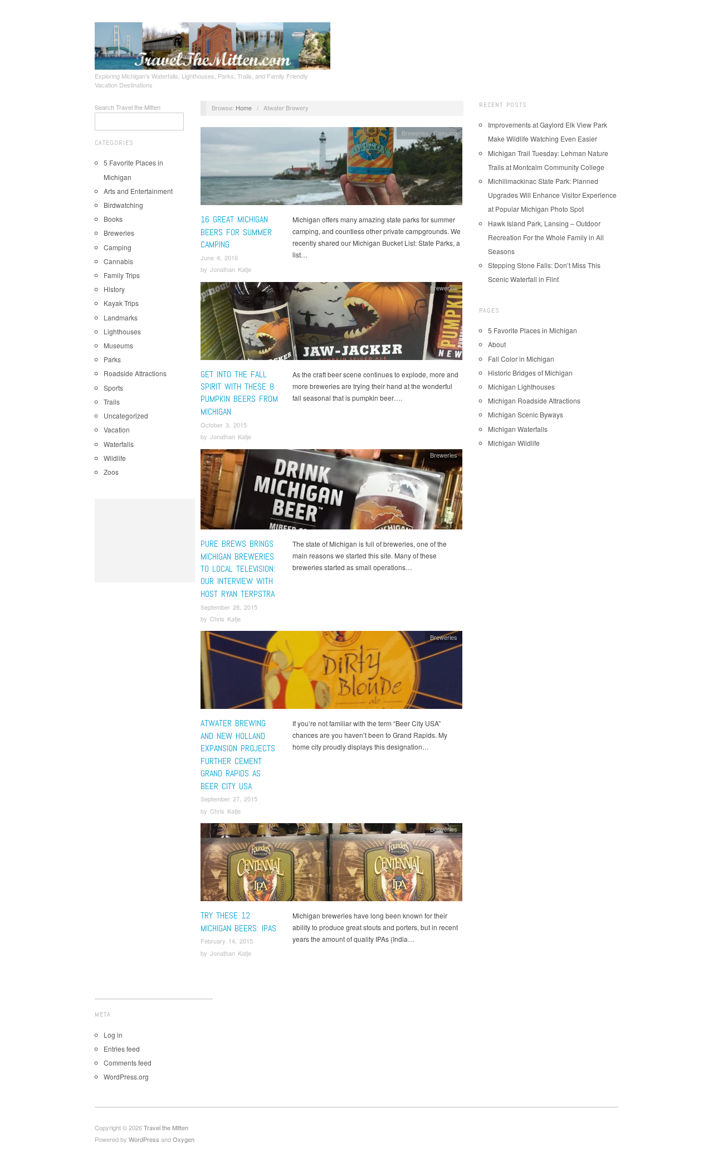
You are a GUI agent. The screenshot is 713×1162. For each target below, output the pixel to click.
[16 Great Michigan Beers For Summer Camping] (331, 169)
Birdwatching (123, 205)
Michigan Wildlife (514, 443)
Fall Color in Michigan (521, 358)
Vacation (117, 429)
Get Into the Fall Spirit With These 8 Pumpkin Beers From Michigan (239, 392)
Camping (117, 247)
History (114, 289)
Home (244, 107)
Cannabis (118, 261)
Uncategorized (126, 415)
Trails (112, 401)
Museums (118, 345)
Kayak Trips (121, 303)
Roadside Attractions (135, 373)
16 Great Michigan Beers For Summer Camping (236, 231)
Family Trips (122, 275)
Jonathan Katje (230, 269)
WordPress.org (126, 1076)
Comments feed (128, 1062)
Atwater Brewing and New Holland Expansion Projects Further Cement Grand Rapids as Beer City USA (238, 754)
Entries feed (122, 1048)
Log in (113, 1034)
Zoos (111, 472)
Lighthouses (122, 331)
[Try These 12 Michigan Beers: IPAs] (331, 865)
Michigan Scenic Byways (525, 414)
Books (113, 218)
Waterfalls (119, 444)
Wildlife (115, 458)
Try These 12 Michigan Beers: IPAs (238, 922)
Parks (112, 359)
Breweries (119, 232)
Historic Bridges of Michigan (530, 372)
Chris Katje (225, 618)
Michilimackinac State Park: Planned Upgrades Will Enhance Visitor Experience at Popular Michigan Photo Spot (552, 194)
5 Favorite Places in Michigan (532, 330)
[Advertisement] (145, 540)
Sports (113, 387)
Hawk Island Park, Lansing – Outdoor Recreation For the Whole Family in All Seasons (546, 237)
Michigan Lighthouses (521, 386)
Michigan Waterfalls (518, 429)
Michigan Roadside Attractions (534, 400)
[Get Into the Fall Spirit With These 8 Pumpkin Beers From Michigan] (331, 323)
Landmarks (121, 317)
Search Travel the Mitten (127, 107)
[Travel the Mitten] (212, 44)
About (497, 344)
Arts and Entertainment (138, 191)
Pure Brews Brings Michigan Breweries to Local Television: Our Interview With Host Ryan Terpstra (238, 569)
